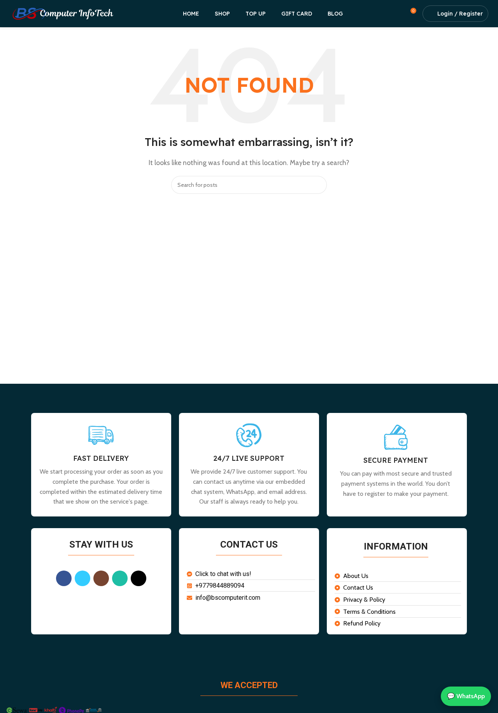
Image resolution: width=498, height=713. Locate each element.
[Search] (318, 185)
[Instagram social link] (101, 578)
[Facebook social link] (64, 578)
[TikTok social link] (138, 578)
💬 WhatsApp (466, 696)
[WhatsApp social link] (120, 578)
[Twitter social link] (82, 578)
